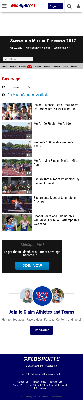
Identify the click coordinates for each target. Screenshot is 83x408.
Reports (25, 66)
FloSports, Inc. (50, 365)
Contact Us (22, 381)
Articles (56, 66)
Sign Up (55, 6)
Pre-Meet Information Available (28, 95)
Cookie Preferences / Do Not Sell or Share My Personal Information (40, 387)
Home (4, 66)
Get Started (41, 330)
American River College (38, 47)
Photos (47, 66)
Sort (4, 86)
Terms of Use (56, 381)
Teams (65, 66)
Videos (38, 66)
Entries (74, 66)
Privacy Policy (39, 381)
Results (13, 66)
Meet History (11, 59)
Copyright (38, 365)
